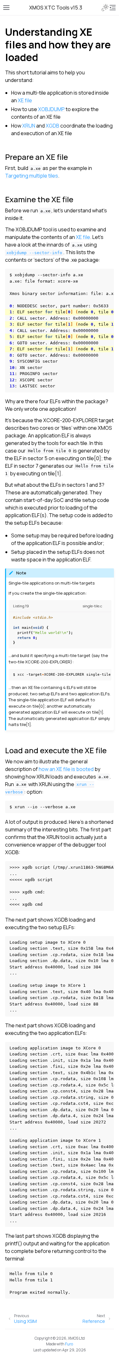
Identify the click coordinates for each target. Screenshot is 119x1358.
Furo (69, 1344)
